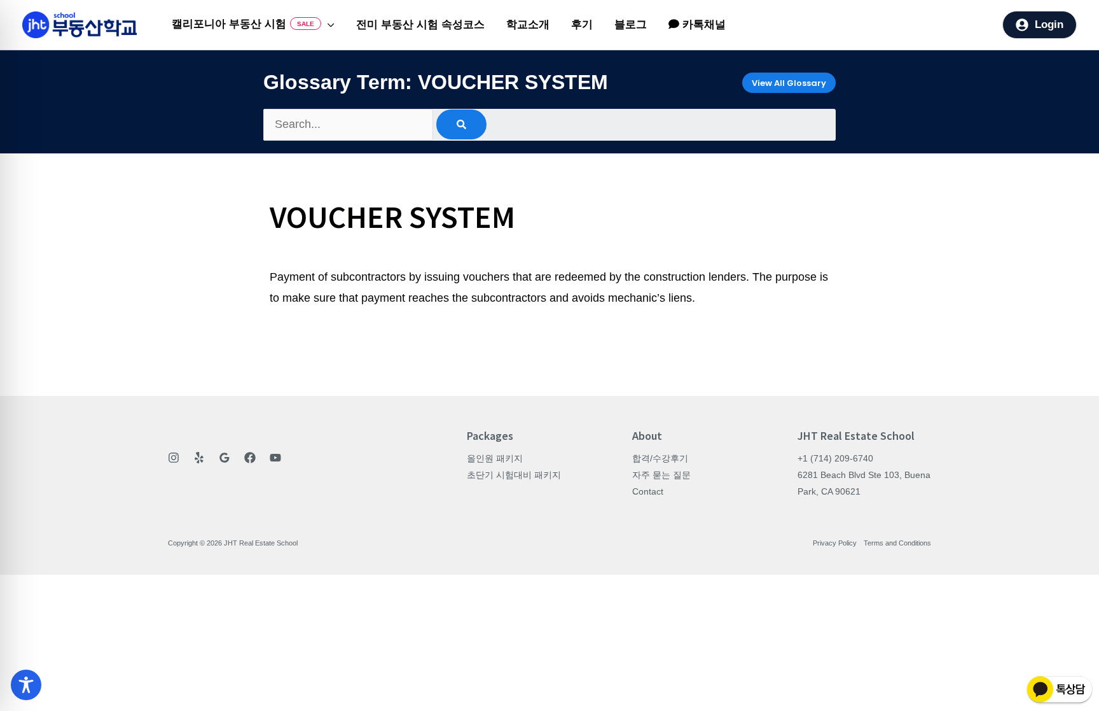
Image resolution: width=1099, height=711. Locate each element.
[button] (328, 24)
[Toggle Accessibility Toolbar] (26, 684)
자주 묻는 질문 (661, 475)
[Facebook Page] (250, 457)
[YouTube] (275, 457)
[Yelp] (199, 457)
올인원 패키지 (495, 458)
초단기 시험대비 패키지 (514, 475)
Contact (647, 491)
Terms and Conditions (897, 543)
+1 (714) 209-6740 (835, 458)
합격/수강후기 (660, 458)
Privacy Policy (835, 543)
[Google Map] (224, 457)
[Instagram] (173, 457)
